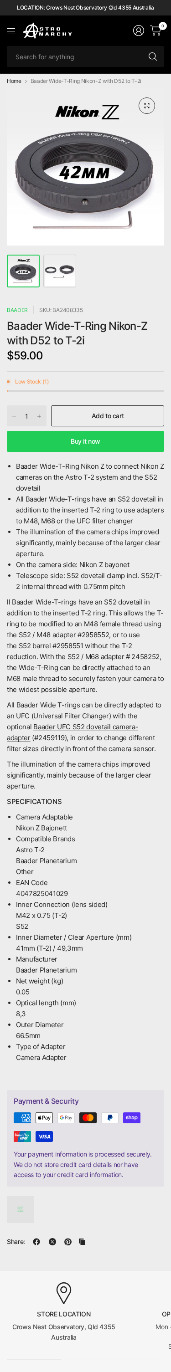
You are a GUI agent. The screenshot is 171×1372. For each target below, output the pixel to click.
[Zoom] (147, 105)
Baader (17, 310)
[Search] (152, 56)
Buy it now (85, 441)
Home (14, 81)
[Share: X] (52, 1242)
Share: (16, 1242)
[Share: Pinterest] (68, 1242)
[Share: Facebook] (36, 1242)
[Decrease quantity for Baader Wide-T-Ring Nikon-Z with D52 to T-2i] (14, 416)
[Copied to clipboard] (82, 1242)
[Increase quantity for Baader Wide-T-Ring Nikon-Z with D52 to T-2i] (39, 416)
